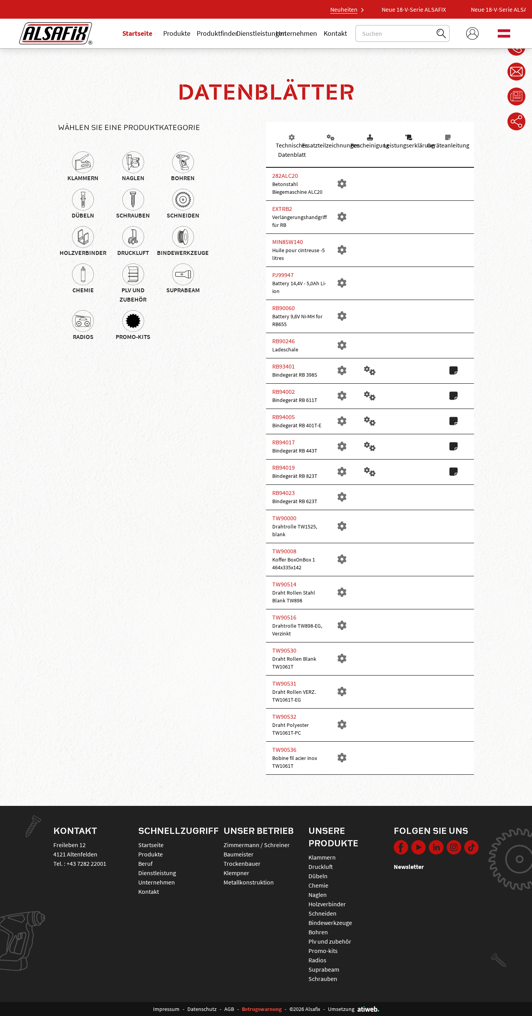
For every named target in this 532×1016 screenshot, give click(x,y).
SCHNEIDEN (183, 215)
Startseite (137, 33)
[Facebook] (401, 848)
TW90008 (284, 551)
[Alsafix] (56, 33)
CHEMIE (83, 290)
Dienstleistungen (261, 33)
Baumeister (239, 854)
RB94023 (283, 493)
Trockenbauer (242, 863)
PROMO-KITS (133, 336)
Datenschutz (202, 1008)
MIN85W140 (287, 242)
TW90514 (284, 584)
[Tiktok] (471, 848)
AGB (229, 1008)
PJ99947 (283, 275)
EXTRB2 (282, 208)
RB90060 (283, 308)
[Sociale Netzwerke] (516, 121)
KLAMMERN (83, 178)
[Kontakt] (516, 71)
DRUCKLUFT (133, 252)
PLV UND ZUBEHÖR (133, 294)
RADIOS (83, 336)
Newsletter (409, 866)
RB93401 (283, 366)
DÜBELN (83, 215)
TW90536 (284, 749)
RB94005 (283, 417)
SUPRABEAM (183, 290)
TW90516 (284, 617)
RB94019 (283, 467)
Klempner (236, 873)
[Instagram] (454, 848)
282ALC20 (285, 175)
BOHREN (183, 178)
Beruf (145, 863)
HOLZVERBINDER (83, 252)
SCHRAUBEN (133, 215)
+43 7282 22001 (86, 863)
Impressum (166, 1008)
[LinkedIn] (436, 848)
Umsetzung (341, 1008)
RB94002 (283, 391)
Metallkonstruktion (249, 882)
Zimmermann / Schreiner (257, 845)
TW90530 (284, 650)
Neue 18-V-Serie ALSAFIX (405, 9)
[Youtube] (418, 848)
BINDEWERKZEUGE (183, 252)
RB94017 (283, 442)
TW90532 (284, 716)
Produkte (176, 33)
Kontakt (335, 33)
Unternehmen (296, 33)
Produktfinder (217, 33)
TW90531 (284, 683)
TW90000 (284, 518)
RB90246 (283, 341)
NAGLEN (133, 178)
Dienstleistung (157, 873)
